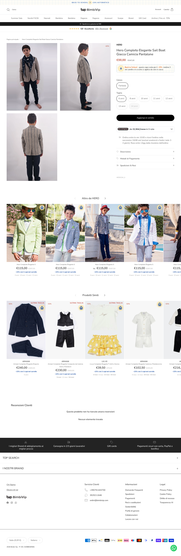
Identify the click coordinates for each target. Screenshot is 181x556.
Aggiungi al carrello (145, 117)
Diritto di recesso (167, 498)
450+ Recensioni (101, 29)
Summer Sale (16, 18)
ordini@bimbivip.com (99, 500)
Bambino (71, 18)
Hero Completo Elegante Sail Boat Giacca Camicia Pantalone (42, 39)
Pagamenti (130, 498)
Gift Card (142, 18)
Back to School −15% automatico (90, 2)
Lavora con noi (131, 519)
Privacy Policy (166, 490)
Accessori (108, 18)
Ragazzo (95, 18)
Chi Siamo (11, 484)
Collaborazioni (131, 515)
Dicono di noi (12, 490)
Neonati (47, 18)
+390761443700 (97, 490)
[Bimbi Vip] (90, 10)
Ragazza (84, 18)
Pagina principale (13, 39)
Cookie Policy (165, 494)
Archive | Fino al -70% (160, 18)
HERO (119, 44)
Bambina (59, 18)
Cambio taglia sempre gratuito (91, 24)
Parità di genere (132, 510)
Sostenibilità (130, 506)
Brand (131, 18)
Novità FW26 (33, 18)
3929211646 (96, 495)
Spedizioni (129, 494)
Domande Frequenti (134, 490)
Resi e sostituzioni (133, 502)
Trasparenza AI (166, 502)
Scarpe (120, 18)
